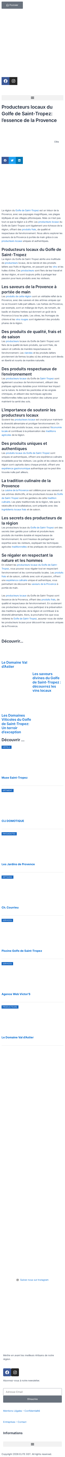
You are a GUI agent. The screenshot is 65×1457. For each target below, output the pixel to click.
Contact (22, 1422)
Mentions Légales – (13, 1410)
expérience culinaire (16, 580)
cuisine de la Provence (17, 490)
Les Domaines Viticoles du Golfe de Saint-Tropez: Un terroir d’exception (16, 723)
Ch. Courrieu (10, 907)
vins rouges (22, 319)
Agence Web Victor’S (16, 994)
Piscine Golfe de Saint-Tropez (22, 950)
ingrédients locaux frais (14, 509)
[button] (32, 97)
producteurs (11, 262)
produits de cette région (19, 296)
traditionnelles (19, 546)
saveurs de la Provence (44, 584)
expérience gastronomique (16, 468)
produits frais (29, 229)
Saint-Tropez (47, 378)
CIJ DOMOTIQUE (13, 821)
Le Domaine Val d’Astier (18, 1037)
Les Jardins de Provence (18, 864)
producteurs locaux (48, 221)
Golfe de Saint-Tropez (27, 210)
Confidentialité (32, 1410)
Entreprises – (10, 1422)
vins (54, 266)
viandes (28, 352)
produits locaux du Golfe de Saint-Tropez (28, 453)
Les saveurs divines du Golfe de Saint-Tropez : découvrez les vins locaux (46, 682)
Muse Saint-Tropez (15, 777)
